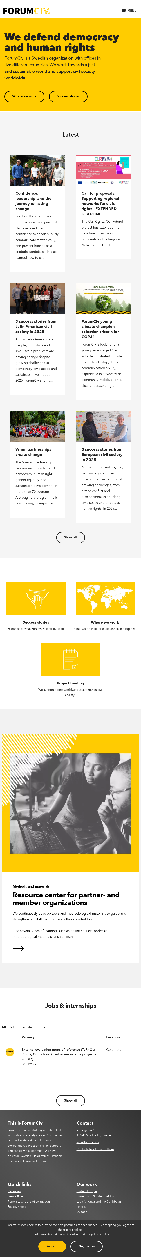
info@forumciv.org (89, 1142)
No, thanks (86, 1246)
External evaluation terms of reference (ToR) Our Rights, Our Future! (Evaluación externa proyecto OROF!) (59, 1054)
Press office (15, 1196)
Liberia (81, 1206)
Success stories (68, 96)
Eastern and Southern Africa (95, 1196)
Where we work (24, 96)
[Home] (26, 11)
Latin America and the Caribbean (99, 1201)
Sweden (82, 1212)
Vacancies (14, 1191)
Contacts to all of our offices (95, 1149)
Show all (70, 537)
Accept (52, 1246)
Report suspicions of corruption (29, 1201)
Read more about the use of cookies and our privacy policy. (70, 1234)
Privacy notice (17, 1206)
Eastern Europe (87, 1191)
